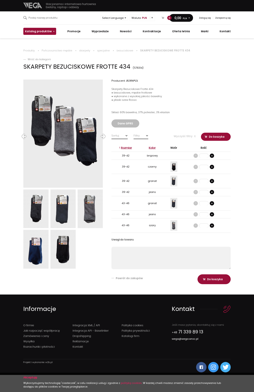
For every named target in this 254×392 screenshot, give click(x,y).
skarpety (84, 50)
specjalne (103, 50)
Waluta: (139, 18)
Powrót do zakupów (129, 278)
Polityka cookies (132, 325)
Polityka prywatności (136, 330)
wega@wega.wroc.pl (185, 339)
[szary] (173, 225)
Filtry (137, 135)
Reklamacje (81, 341)
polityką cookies (131, 383)
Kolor (152, 147)
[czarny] (173, 166)
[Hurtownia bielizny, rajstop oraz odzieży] (32, 5)
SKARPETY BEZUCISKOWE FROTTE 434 (165, 50)
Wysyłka (29, 341)
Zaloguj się (205, 18)
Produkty (29, 50)
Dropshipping (82, 336)
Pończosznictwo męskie (57, 50)
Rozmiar (126, 147)
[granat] (173, 181)
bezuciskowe (125, 50)
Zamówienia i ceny (36, 336)
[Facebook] (201, 367)
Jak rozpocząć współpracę (41, 330)
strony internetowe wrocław (38, 362)
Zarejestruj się (223, 18)
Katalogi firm (130, 336)
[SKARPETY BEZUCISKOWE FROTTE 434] (63, 134)
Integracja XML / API (86, 325)
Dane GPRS (125, 123)
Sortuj (115, 135)
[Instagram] (213, 367)
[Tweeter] (225, 367)
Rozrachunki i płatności (39, 346)
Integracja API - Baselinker (91, 330)
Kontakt (78, 346)
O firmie (28, 325)
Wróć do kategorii (39, 59)
